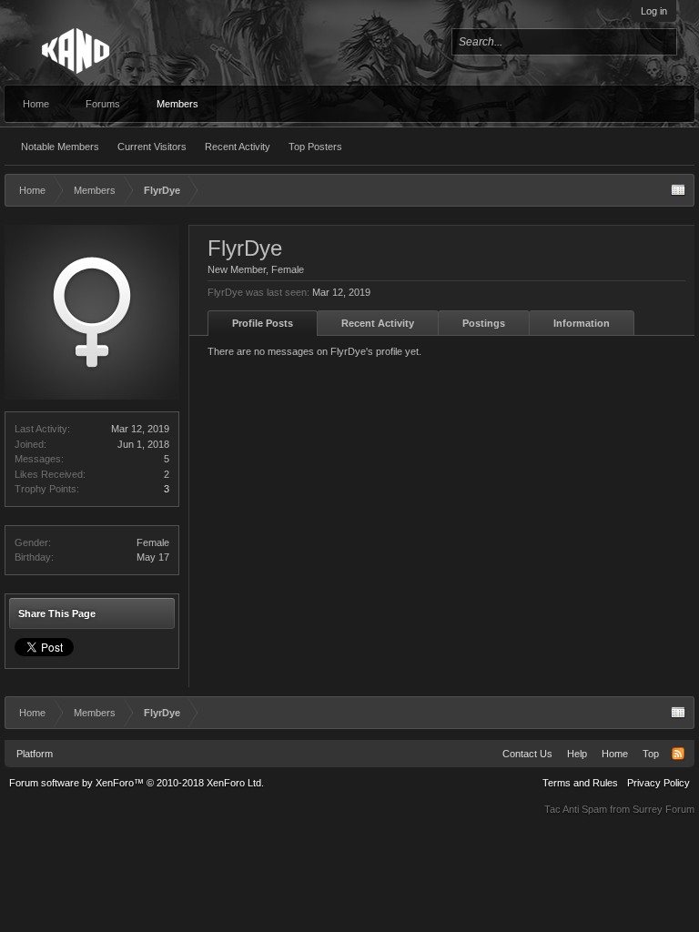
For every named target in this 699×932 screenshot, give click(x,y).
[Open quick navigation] (678, 190)
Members (177, 103)
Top (651, 753)
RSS (678, 753)
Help (577, 753)
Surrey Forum (663, 809)
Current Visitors (152, 146)
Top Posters (315, 146)
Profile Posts (262, 323)
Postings (483, 323)
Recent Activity (237, 146)
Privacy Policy (658, 782)
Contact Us (527, 753)
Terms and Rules (580, 782)
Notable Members (60, 146)
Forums (103, 103)
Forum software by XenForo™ (136, 782)
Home (36, 103)
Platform (34, 753)
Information (581, 323)
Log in (654, 10)
